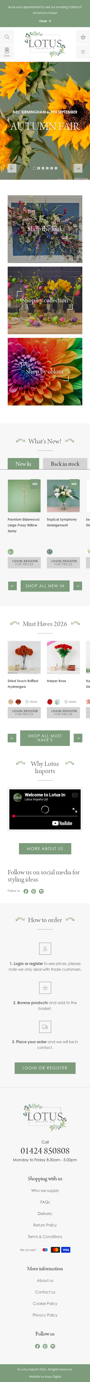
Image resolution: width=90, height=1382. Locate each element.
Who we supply (45, 1190)
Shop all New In (45, 586)
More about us (45, 848)
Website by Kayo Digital (45, 1376)
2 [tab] (38, 168)
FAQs (45, 1202)
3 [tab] (43, 168)
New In (23, 464)
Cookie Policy (45, 1303)
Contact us (45, 1292)
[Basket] (83, 37)
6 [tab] (56, 168)
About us (45, 1280)
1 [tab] (34, 168)
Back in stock (65, 464)
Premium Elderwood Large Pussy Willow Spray (23, 525)
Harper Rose (56, 681)
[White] (57, 702)
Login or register (45, 1068)
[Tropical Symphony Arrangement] (50, 552)
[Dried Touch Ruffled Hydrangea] (24, 657)
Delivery (45, 1213)
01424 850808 (45, 1150)
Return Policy (45, 1225)
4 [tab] (47, 168)
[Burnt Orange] (18, 702)
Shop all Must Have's (45, 738)
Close (43, 21)
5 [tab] (51, 168)
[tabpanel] (45, 121)
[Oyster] (10, 702)
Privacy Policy (45, 1315)
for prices (25, 562)
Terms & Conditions (45, 1236)
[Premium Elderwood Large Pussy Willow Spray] (10, 552)
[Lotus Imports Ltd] (45, 44)
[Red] (50, 702)
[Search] (7, 37)
